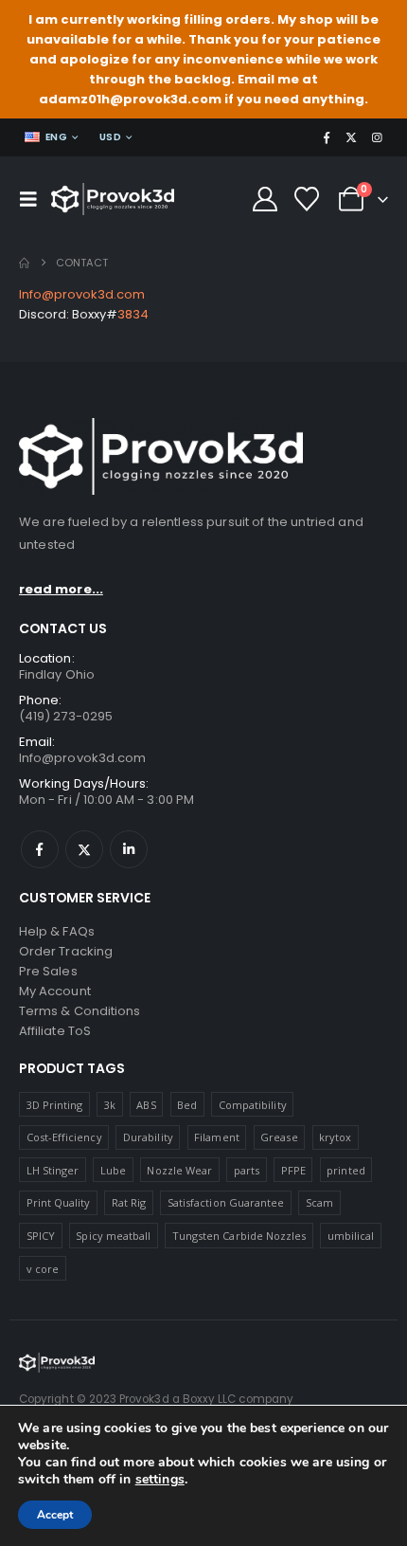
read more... (61, 589)
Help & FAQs (57, 931)
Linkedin (129, 849)
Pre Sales (48, 971)
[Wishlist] (307, 199)
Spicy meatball (113, 1235)
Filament (216, 1137)
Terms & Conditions (79, 1011)
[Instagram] (376, 137)
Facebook (40, 849)
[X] (351, 137)
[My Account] (264, 199)
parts (246, 1170)
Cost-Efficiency (64, 1137)
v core (43, 1269)
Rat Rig (129, 1202)
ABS (145, 1105)
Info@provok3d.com (82, 294)
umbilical (351, 1235)
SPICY (41, 1235)
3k (109, 1105)
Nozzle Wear (179, 1170)
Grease (278, 1137)
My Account (55, 991)
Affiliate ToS (55, 1031)
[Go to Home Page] (24, 263)
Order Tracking (66, 951)
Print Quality (59, 1202)
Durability (148, 1137)
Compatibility (253, 1105)
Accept (55, 1514)
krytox (335, 1137)
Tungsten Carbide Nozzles (239, 1235)
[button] (33, 199)
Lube (113, 1170)
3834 (133, 314)
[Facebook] (326, 137)
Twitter (84, 849)
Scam (319, 1202)
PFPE (293, 1170)
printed (345, 1170)
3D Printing (55, 1105)
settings (160, 1479)
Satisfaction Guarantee (226, 1202)
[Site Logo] (112, 199)
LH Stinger (53, 1170)
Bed (187, 1105)
